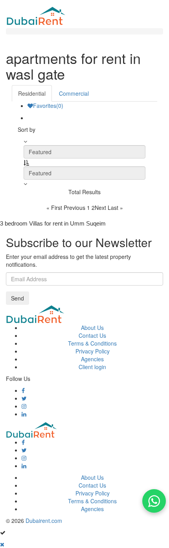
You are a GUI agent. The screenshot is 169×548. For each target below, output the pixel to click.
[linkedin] (24, 414)
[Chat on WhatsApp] (154, 501)
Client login (92, 367)
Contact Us (92, 335)
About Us (92, 327)
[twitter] (24, 398)
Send (17, 298)
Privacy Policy (92, 351)
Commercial (74, 93)
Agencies (92, 359)
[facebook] (23, 390)
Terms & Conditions (92, 343)
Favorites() (48, 105)
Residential (32, 93)
